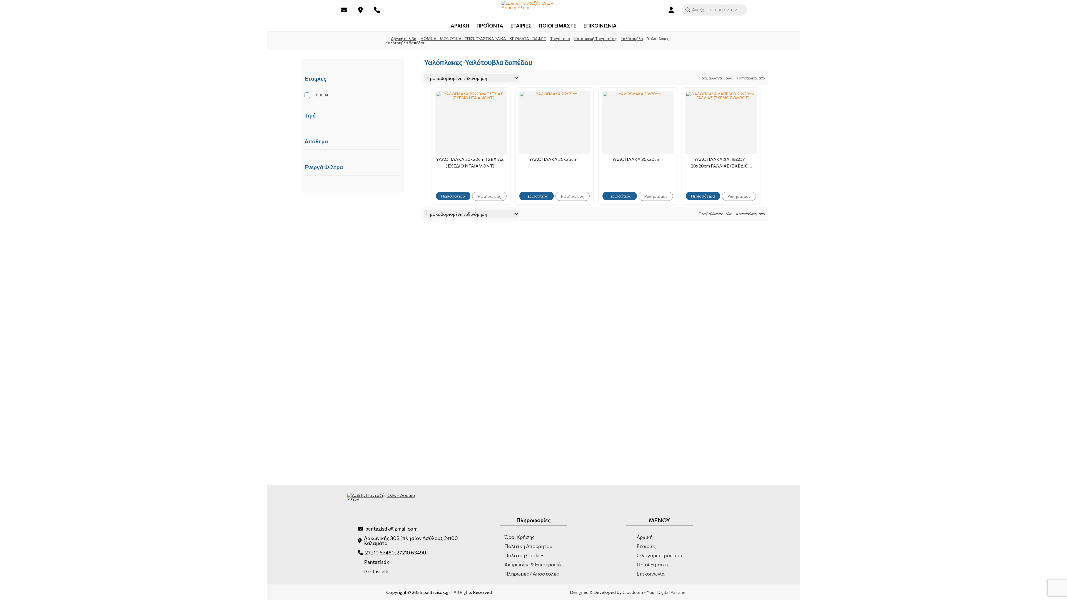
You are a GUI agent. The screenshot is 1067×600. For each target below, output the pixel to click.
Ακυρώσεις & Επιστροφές (533, 564)
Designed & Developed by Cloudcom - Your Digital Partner (628, 592)
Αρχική (645, 537)
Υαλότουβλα (632, 38)
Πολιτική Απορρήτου (528, 546)
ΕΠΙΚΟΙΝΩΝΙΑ (600, 25)
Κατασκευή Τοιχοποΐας (595, 38)
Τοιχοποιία (560, 38)
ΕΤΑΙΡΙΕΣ (521, 25)
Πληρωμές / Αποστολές (531, 574)
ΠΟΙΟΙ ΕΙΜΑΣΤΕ (557, 25)
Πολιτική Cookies (524, 555)
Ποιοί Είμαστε (653, 564)
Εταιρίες (646, 546)
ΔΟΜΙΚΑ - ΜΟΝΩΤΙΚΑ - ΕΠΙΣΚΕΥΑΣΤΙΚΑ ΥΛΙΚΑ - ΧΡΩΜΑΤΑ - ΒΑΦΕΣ (483, 38)
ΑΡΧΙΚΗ (460, 25)
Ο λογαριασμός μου (659, 555)
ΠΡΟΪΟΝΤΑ (490, 25)
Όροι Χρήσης (519, 537)
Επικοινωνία (651, 574)
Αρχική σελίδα (404, 38)
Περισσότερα (453, 196)
